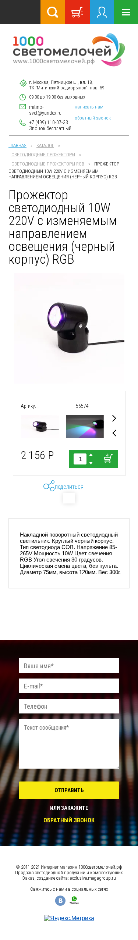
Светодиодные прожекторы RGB (47, 164)
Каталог (45, 145)
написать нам (89, 107)
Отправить (69, 790)
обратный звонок (93, 118)
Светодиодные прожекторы (43, 154)
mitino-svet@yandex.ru (45, 110)
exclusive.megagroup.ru (93, 878)
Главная (17, 145)
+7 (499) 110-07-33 (48, 122)
